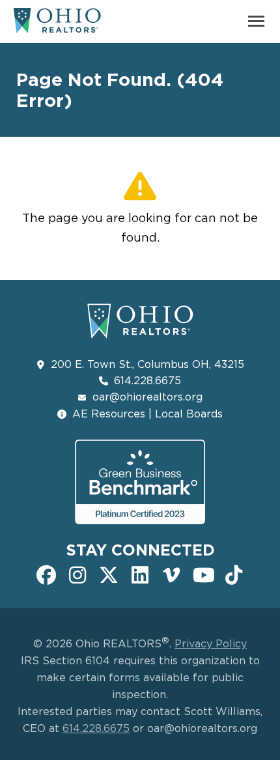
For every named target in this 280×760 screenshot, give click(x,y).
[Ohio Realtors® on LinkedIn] (140, 574)
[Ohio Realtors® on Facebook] (46, 574)
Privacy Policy (211, 643)
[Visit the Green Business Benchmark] (140, 482)
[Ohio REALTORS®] (57, 26)
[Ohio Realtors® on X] (109, 574)
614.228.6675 (147, 380)
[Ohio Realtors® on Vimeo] (171, 574)
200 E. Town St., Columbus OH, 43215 (147, 364)
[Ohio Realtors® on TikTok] (234, 574)
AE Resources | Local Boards (147, 413)
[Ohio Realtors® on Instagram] (77, 574)
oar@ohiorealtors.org (147, 396)
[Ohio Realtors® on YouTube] (202, 574)
